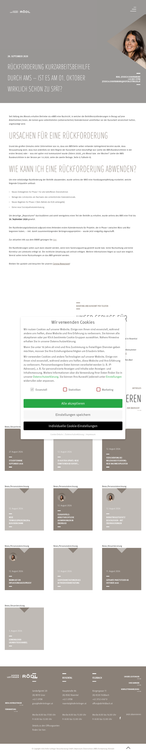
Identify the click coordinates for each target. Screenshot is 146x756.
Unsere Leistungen (131, 676)
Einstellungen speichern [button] (73, 414)
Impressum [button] (91, 434)
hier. (44, 729)
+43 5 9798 (37, 699)
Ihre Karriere (134, 682)
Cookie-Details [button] (56, 434)
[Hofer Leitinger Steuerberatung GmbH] (20, 11)
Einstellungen (114, 377)
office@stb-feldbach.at (102, 703)
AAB (95, 748)
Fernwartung (10, 709)
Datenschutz (88, 748)
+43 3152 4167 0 (99, 699)
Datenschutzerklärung (45, 377)
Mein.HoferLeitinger (13, 702)
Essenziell (41, 390)
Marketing (107, 390)
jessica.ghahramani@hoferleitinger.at (121, 81)
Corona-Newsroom (61, 263)
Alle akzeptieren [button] (73, 403)
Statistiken (74, 390)
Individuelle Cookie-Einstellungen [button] (73, 425)
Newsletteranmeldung (130, 689)
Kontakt (111, 748)
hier (55, 239)
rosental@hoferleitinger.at (74, 703)
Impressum (78, 748)
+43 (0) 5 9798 (134, 79)
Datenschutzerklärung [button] (74, 434)
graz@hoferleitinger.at (42, 703)
